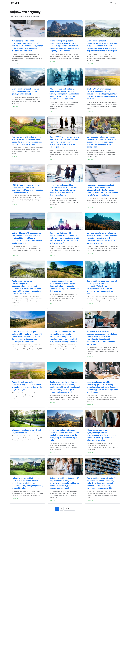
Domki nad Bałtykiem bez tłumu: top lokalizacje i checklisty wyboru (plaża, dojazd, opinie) (27, 91)
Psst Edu (14, 3)
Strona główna (115, 3)
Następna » (69, 509)
